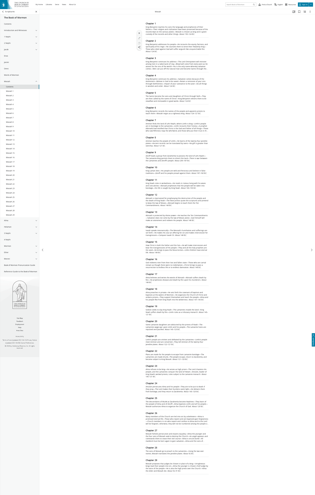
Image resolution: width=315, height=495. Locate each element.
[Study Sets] (293, 11)
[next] (311, 250)
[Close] (139, 33)
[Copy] (139, 43)
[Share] (139, 47)
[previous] (42, 250)
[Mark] (139, 38)
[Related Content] (304, 11)
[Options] (310, 11)
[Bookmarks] (299, 11)
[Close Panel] (36, 12)
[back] (3, 12)
